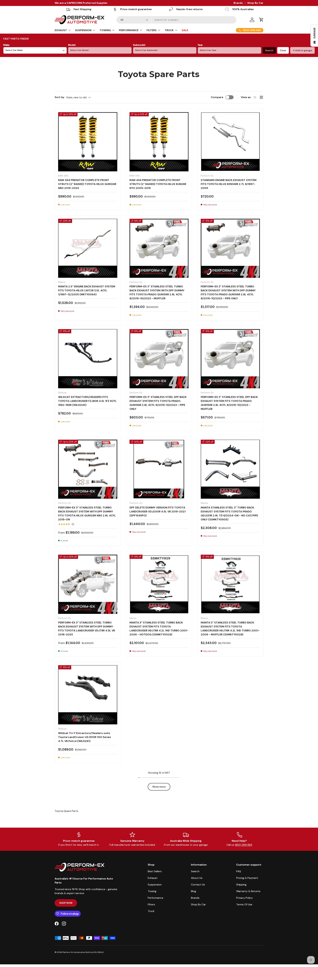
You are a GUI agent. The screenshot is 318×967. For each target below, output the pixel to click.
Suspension (155, 884)
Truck (151, 911)
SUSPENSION (83, 30)
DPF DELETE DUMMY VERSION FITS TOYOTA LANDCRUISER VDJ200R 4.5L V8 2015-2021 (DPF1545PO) (158, 511)
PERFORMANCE (128, 30)
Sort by (59, 97)
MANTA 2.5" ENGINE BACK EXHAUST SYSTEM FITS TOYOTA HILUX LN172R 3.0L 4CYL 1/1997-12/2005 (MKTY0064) (86, 290)
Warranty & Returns (248, 891)
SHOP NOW (65, 902)
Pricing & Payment (247, 878)
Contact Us (198, 884)
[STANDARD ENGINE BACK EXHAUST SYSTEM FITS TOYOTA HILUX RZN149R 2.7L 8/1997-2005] (230, 141)
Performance (155, 898)
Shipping (241, 884)
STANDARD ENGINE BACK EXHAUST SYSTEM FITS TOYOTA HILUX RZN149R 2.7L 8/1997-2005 (228, 184)
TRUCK (169, 30)
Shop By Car (255, 3)
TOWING (105, 30)
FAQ (238, 871)
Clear (283, 50)
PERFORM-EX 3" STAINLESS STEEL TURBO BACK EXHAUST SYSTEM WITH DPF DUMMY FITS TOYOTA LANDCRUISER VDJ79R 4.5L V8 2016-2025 (86, 628)
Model (72, 44)
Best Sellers (155, 871)
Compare (217, 97)
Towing (152, 891)
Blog (193, 891)
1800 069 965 (243, 845)
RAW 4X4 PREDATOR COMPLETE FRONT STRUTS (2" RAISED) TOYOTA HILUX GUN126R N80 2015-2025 (87, 184)
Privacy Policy (244, 898)
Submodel (139, 44)
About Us (196, 878)
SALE (185, 30)
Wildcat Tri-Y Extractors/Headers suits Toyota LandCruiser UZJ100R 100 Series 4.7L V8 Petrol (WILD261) (84, 737)
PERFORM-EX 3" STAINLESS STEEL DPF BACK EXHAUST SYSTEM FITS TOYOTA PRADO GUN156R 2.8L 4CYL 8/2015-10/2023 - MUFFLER (229, 403)
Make (6, 44)
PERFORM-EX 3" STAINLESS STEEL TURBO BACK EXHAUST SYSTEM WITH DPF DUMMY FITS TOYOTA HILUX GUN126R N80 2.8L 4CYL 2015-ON (87, 513)
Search (269, 50)
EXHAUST (61, 30)
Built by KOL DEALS (95, 952)
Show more (159, 786)
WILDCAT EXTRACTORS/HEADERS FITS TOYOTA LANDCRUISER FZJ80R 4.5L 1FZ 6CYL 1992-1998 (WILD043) (87, 401)
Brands (238, 3)
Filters (151, 904)
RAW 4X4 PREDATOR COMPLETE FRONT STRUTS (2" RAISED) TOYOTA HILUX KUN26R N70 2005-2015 (158, 184)
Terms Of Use (244, 904)
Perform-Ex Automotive (74, 952)
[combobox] (176, 20)
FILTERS (152, 30)
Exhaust (153, 878)
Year (200, 44)
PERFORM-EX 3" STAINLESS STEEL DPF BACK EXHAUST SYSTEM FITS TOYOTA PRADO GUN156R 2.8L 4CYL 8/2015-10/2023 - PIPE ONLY (158, 403)
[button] (261, 19)
